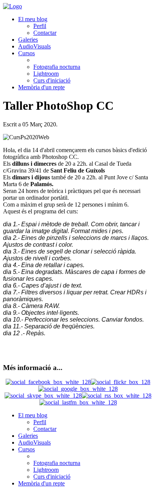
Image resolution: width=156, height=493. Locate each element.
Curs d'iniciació (51, 80)
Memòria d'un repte (41, 87)
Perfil (39, 26)
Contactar (44, 33)
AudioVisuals (34, 46)
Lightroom (46, 73)
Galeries (28, 39)
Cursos (26, 53)
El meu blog (32, 19)
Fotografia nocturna (56, 67)
